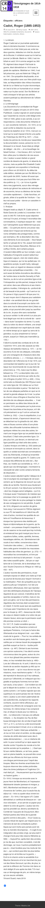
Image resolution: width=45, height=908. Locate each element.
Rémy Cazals (22, 30)
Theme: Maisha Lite (22, 905)
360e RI (6, 32)
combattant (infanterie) (16, 32)
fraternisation (7, 34)
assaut (37, 32)
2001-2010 (34, 30)
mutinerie (16, 34)
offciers (22, 34)
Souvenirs (28, 32)
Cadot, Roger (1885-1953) (22, 25)
